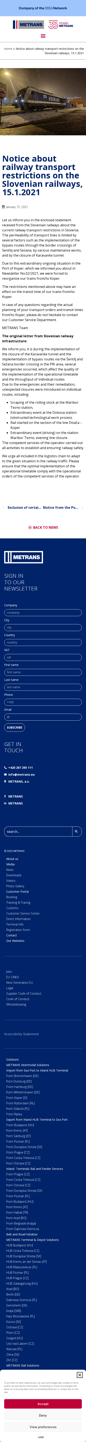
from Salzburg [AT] (18, 1136)
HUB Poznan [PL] (17, 1273)
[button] (80, 1375)
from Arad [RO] (16, 1218)
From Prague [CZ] (18, 1152)
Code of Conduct (17, 999)
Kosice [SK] (13, 1322)
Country (9, 635)
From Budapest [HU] (20, 1125)
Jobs (9, 972)
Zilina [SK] (12, 1354)
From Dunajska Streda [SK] (24, 1147)
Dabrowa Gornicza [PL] (21, 1300)
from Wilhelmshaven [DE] (23, 1092)
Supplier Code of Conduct (23, 993)
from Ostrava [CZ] (18, 1163)
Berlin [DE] (13, 1294)
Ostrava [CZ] (14, 1327)
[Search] (77, 831)
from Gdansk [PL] (17, 1109)
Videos (10, 881)
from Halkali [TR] (17, 1212)
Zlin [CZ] (11, 1360)
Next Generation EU (19, 983)
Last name (11, 680)
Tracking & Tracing (18, 902)
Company (10, 605)
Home (8, 49)
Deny (43, 1415)
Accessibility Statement (21, 1034)
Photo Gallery (15, 886)
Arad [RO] (12, 1289)
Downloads (14, 875)
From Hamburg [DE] (19, 1087)
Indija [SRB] (13, 1311)
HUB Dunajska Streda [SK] (23, 1256)
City (6, 620)
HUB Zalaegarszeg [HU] (22, 1283)
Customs (12, 908)
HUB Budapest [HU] (19, 1245)
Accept (43, 1404)
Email (7, 710)
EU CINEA (12, 977)
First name (11, 665)
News (10, 870)
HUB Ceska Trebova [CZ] (22, 1251)
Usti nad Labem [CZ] (20, 1344)
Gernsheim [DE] (16, 1305)
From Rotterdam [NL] (20, 1103)
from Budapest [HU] (19, 1201)
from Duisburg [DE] (19, 1081)
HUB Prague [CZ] (17, 1278)
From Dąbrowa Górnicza (22, 1229)
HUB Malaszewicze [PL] (21, 1267)
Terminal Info (15, 924)
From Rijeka (14, 1114)
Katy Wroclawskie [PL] (20, 1316)
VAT (7, 650)
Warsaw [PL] (14, 1349)
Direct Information (18, 919)
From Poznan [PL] (18, 1141)
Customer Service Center (23, 913)
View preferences (43, 1427)
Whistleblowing (16, 1004)
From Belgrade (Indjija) (21, 1223)
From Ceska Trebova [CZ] (23, 1158)
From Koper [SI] (16, 1098)
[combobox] (38, 831)
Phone (8, 695)
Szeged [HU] (14, 1338)
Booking (11, 897)
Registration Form (18, 930)
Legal (41, 1436)
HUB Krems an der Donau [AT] (26, 1262)
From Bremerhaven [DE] (22, 1076)
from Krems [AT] (17, 1130)
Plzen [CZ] (13, 1333)
